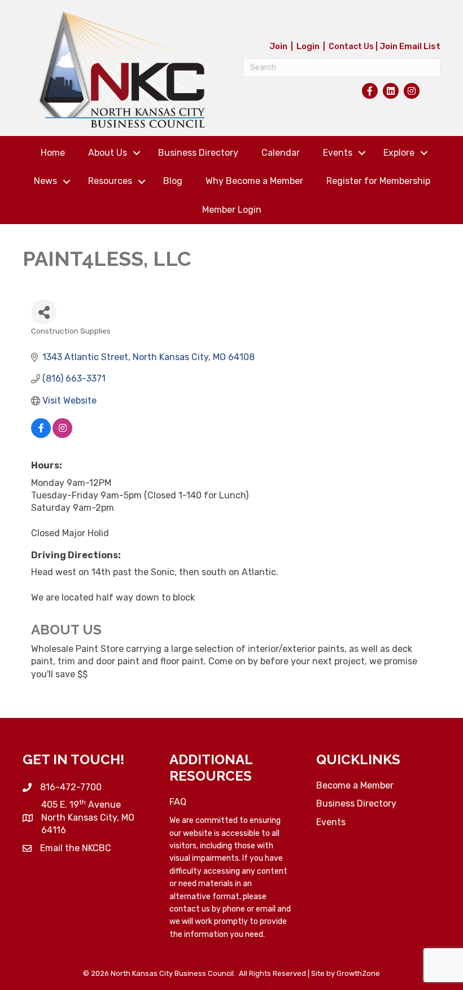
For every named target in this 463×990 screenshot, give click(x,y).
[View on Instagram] (62, 435)
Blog (172, 181)
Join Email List (409, 46)
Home (53, 152)
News (45, 181)
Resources (110, 181)
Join (278, 46)
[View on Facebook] (41, 435)
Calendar (280, 152)
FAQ (177, 801)
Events (337, 152)
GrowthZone (358, 973)
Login (308, 46)
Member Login (231, 209)
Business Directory (198, 152)
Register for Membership (378, 181)
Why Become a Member (254, 181)
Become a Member (355, 785)
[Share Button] (43, 312)
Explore (398, 152)
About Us (107, 152)
